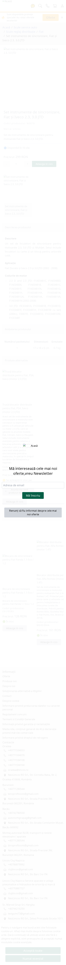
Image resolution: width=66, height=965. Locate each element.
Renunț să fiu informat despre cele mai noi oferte (33, 512)
